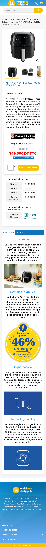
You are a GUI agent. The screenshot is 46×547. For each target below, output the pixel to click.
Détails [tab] (19, 232)
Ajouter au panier (28, 167)
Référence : (11, 93)
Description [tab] (8, 232)
